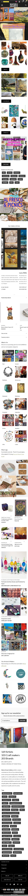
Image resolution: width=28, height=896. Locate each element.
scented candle (7, 849)
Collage (15, 800)
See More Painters (6, 289)
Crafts (17, 182)
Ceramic (12, 796)
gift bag (5, 826)
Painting (15, 816)
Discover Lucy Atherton (8, 287)
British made (18, 793)
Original (6, 816)
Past (4, 172)
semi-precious (7, 852)
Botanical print (7, 793)
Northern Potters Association (10, 813)
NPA (22, 809)
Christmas (6, 800)
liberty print (6, 832)
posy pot (16, 842)
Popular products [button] (5, 337)
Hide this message (18, 892)
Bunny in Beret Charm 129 (7, 327)
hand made (6, 829)
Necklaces (16, 172)
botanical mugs (7, 823)
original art (6, 839)
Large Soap (6, 806)
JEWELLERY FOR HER (6, 620)
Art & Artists (5, 655)
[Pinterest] (17, 884)
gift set (13, 826)
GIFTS (10, 761)
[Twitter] (14, 884)
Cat (5, 796)
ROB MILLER (6, 101)
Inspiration (13, 179)
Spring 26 (5, 132)
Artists (20, 179)
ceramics (17, 823)
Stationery (22, 176)
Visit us (20, 879)
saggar (11, 845)
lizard (15, 832)
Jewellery (5, 182)
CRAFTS (5, 69)
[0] (25, 1)
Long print (6, 809)
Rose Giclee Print (18, 519)
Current (10, 172)
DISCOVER (5, 164)
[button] (2, 5)
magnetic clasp (7, 836)
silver (13, 855)
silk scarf (5, 855)
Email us (20, 875)
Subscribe (22, 720)
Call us (7, 875)
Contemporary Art (15, 803)
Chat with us (7, 879)
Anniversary (6, 176)
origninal (15, 839)
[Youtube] (21, 884)
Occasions (5, 179)
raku (4, 845)
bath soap (16, 819)
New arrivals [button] (4, 333)
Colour (5, 803)
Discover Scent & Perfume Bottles (11, 585)
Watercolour (6, 819)
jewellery (15, 829)
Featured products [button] (6, 297)
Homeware (14, 176)
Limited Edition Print (18, 806)
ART (2, 761)
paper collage (7, 842)
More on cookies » (14, 894)
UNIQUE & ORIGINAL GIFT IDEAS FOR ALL (11, 764)
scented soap (18, 849)
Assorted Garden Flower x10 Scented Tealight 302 (7, 545)
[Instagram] (10, 884)
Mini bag (15, 809)
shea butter (17, 852)
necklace (17, 836)
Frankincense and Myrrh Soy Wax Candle (6, 519)
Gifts (11, 182)
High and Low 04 (18, 544)
